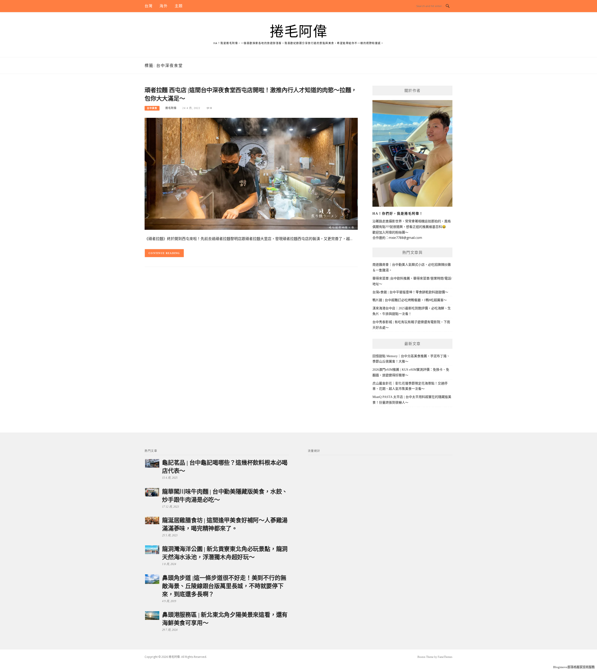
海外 (163, 6)
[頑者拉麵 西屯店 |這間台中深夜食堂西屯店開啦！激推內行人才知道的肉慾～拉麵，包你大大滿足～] (251, 173)
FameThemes (445, 657)
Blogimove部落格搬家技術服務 (574, 667)
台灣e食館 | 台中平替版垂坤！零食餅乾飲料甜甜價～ (410, 292)
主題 (179, 6)
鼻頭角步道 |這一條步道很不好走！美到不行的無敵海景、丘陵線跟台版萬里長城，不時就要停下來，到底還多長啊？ (224, 586)
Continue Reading (164, 253)
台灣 (149, 6)
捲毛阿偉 (298, 31)
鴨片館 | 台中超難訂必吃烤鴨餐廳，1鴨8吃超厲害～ (409, 300)
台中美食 (152, 108)
